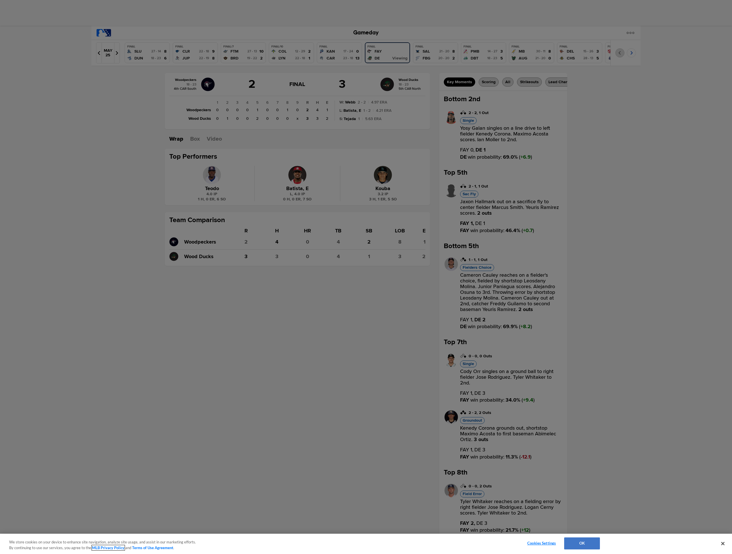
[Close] (723, 543)
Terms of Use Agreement (152, 547)
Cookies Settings (541, 543)
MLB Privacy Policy (108, 547)
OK (582, 543)
